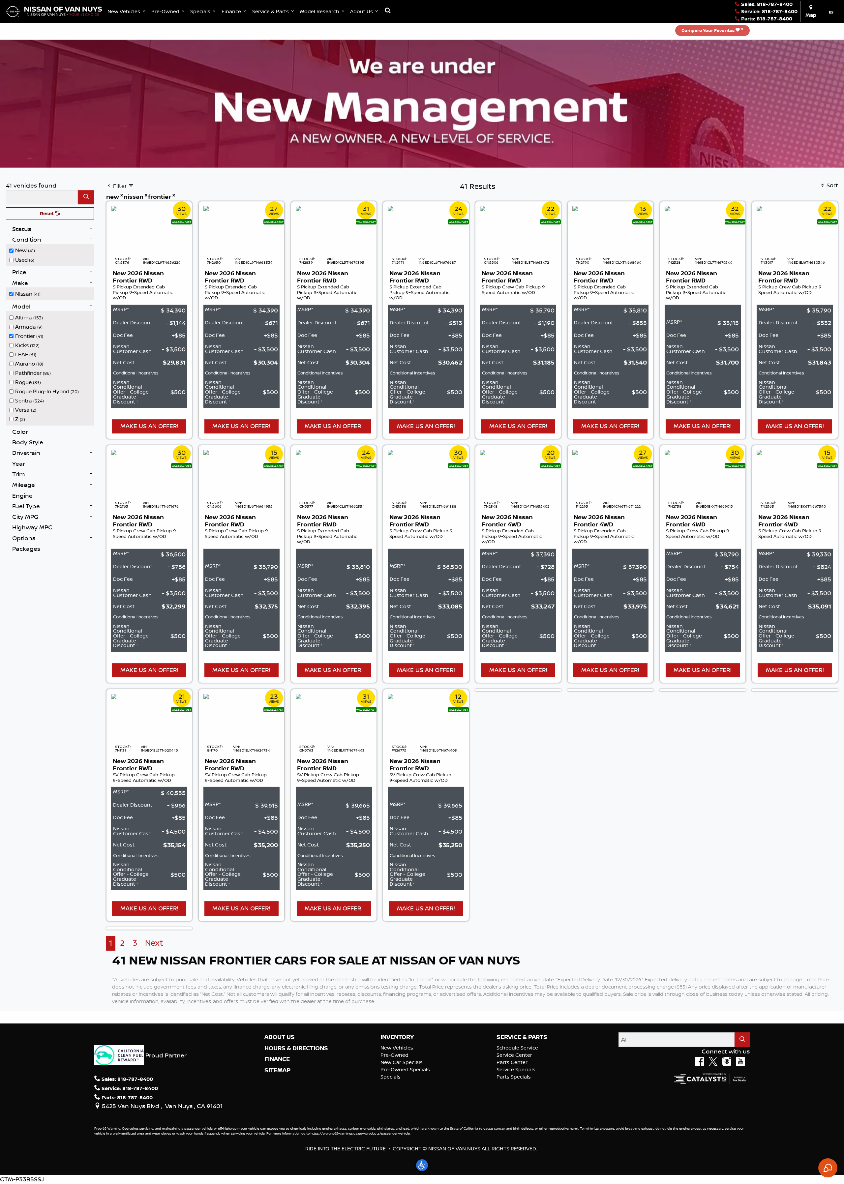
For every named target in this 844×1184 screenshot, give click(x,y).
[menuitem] (51, 250)
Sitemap (277, 1070)
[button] (127, 11)
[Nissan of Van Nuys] (54, 11)
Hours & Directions (296, 1048)
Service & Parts (522, 1037)
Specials (390, 1076)
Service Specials (516, 1069)
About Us (279, 1037)
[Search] (86, 197)
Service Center (514, 1054)
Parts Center (512, 1062)
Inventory (397, 1037)
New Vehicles (396, 1047)
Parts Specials (514, 1076)
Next (154, 942)
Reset (47, 213)
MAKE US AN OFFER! (149, 426)
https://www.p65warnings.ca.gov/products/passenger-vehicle (360, 1133)
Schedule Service (517, 1047)
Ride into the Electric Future (345, 1148)
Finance (277, 1059)
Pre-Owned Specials (405, 1069)
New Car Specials (401, 1062)
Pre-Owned (394, 1054)
